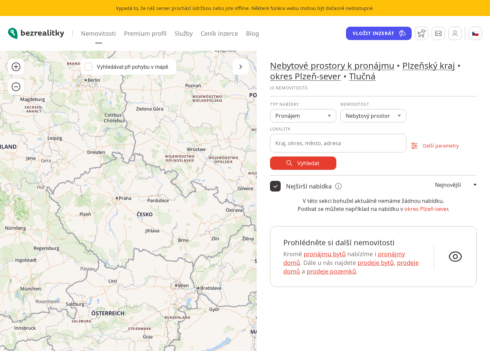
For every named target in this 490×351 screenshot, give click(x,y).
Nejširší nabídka (309, 186)
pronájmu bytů (325, 254)
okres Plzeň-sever (305, 76)
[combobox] (338, 139)
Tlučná (362, 76)
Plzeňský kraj (428, 65)
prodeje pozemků (331, 271)
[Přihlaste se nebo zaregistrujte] (455, 33)
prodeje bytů (376, 263)
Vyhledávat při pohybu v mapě (132, 66)
